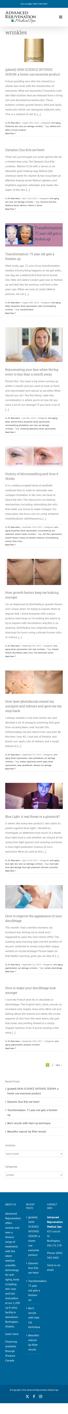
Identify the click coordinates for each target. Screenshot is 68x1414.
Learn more (11, 1334)
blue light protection (31, 867)
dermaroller (56, 534)
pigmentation (11, 968)
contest (47, 968)
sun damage (29, 126)
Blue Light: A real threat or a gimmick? (32, 816)
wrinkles (39, 126)
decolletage (57, 968)
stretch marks (21, 534)
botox (7, 306)
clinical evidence (18, 130)
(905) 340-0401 (40, 3)
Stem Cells (17, 541)
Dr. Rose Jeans (14, 122)
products (27, 1044)
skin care (19, 126)
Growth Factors (11, 537)
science (8, 541)
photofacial (24, 425)
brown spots (42, 761)
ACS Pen (46, 534)
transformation (26, 309)
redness (36, 765)
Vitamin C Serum (34, 205)
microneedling (49, 306)
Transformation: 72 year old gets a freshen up (34, 1290)
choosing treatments (29, 428)
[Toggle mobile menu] (61, 17)
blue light (9, 863)
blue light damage (13, 867)
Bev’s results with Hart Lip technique (29, 1123)
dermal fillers (17, 421)
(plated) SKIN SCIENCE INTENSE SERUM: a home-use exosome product (34, 1236)
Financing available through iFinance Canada (11, 1351)
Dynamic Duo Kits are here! (24, 150)
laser (40, 306)
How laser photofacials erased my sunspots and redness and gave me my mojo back (33, 706)
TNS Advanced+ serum (43, 652)
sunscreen (53, 867)
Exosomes (9, 126)
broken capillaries (28, 761)
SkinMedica (17, 652)
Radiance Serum (12, 205)
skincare (44, 867)
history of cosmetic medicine (31, 537)
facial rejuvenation (29, 306)
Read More (9, 133)
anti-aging (56, 122)
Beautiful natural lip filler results (26, 1131)
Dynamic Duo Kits (48, 202)
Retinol (23, 205)
